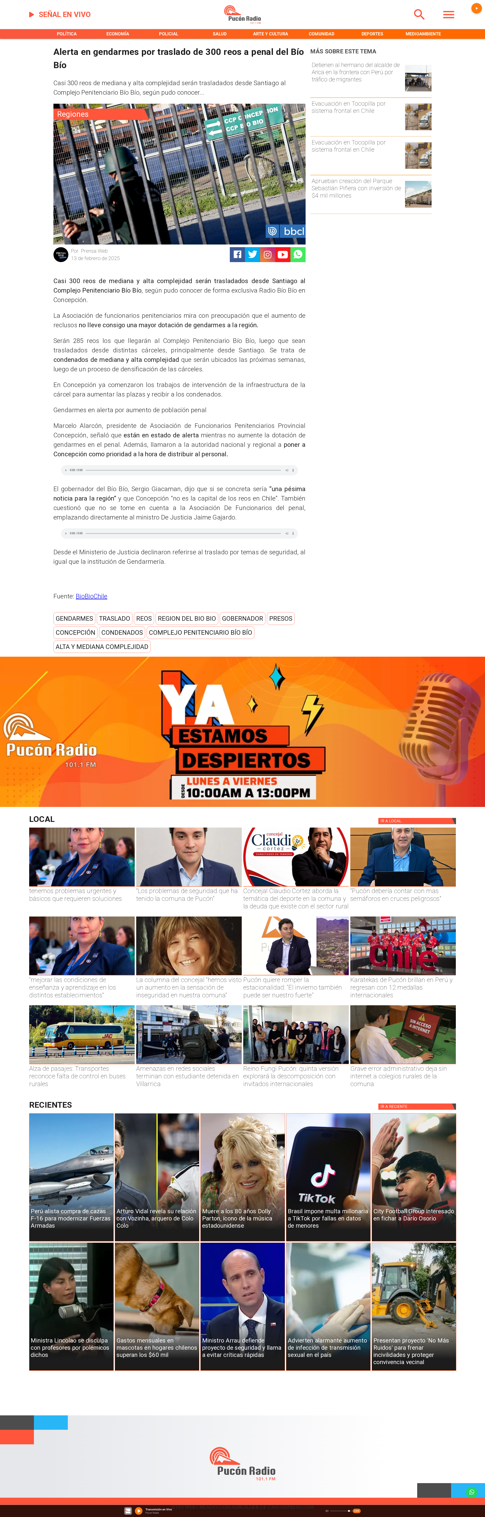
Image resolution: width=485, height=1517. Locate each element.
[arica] (418, 91)
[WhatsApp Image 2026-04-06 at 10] (296, 1063)
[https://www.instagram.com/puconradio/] (268, 255)
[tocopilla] (418, 129)
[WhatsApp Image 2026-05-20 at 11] (189, 975)
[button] (74, 618)
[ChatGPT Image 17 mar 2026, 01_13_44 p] (403, 1063)
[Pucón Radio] (419, 22)
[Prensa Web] (61, 261)
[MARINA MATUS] (82, 886)
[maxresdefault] (296, 975)
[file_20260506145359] (403, 975)
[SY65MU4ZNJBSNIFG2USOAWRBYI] (189, 1063)
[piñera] (418, 207)
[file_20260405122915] (82, 1063)
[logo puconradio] (242, 22)
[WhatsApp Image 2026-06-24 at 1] (189, 886)
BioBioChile (91, 596)
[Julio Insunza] (403, 886)
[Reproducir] (476, 8)
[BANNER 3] (242, 805)
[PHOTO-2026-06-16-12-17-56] (296, 886)
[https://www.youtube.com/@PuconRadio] (283, 255)
